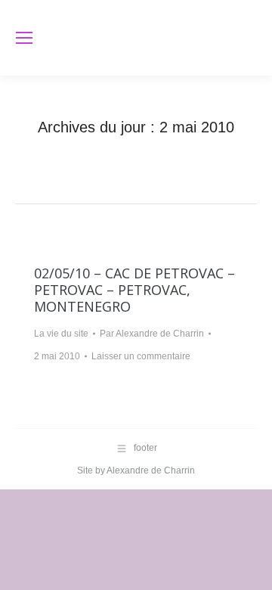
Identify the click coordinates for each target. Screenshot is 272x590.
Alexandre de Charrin (151, 470)
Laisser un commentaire (140, 356)
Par (152, 333)
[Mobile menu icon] (24, 38)
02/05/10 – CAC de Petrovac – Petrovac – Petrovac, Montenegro (134, 289)
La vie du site (61, 333)
